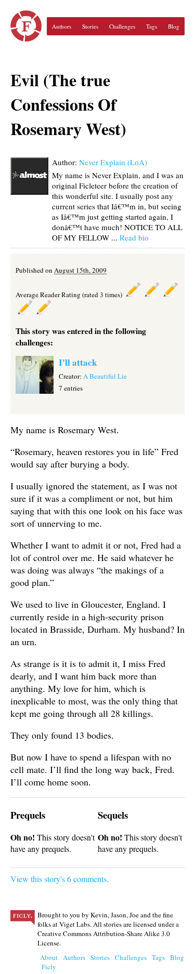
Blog (173, 26)
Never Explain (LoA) (113, 162)
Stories (90, 26)
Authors (61, 26)
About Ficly (49, 962)
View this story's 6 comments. (59, 878)
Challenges (122, 26)
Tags (151, 26)
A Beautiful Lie (105, 376)
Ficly (26, 26)
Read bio (134, 237)
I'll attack (78, 362)
